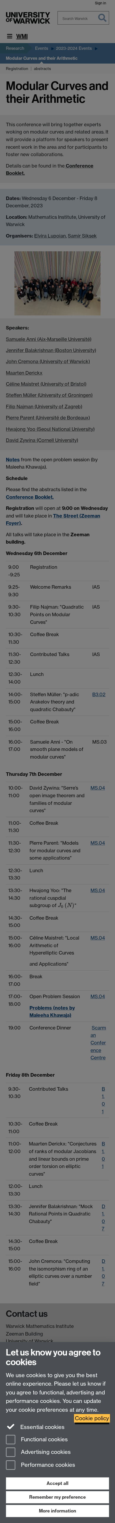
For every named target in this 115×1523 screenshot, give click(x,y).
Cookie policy (92, 1418)
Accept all (57, 1483)
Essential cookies (42, 1427)
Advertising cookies (45, 1452)
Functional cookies (43, 1439)
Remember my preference (57, 1497)
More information (57, 1511)
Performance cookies (47, 1465)
